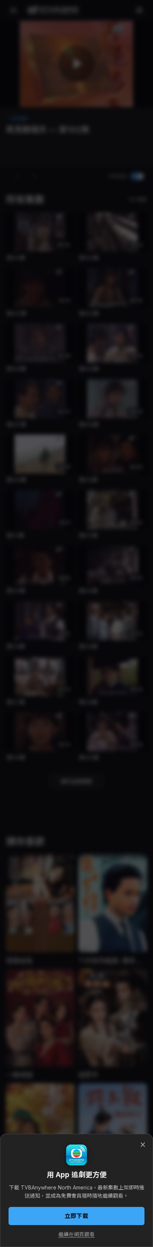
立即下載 (76, 1216)
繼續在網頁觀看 (76, 1234)
